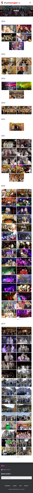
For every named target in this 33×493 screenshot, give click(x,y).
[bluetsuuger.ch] (11, 3)
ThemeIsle (21, 489)
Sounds (14, 485)
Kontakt (26, 485)
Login (20, 485)
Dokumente (7, 485)
